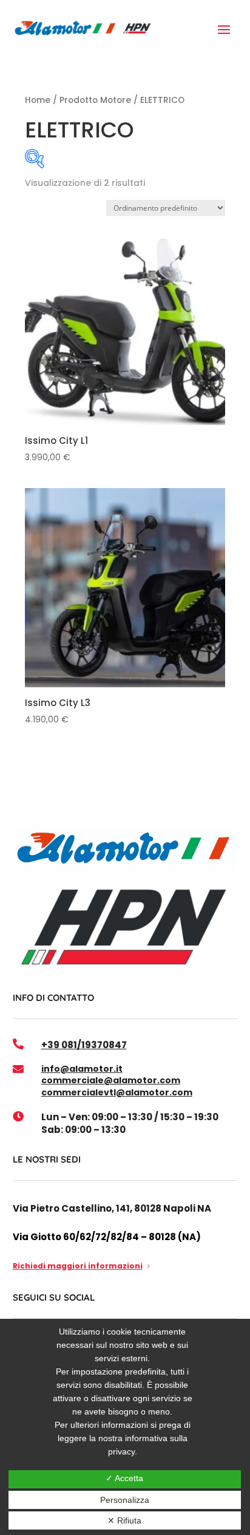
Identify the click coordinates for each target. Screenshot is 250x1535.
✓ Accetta (124, 1478)
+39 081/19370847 (84, 1044)
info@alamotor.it (82, 1069)
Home (37, 100)
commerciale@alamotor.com (110, 1080)
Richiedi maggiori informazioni (78, 1266)
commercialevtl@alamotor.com (116, 1092)
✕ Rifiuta (124, 1520)
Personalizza (124, 1500)
